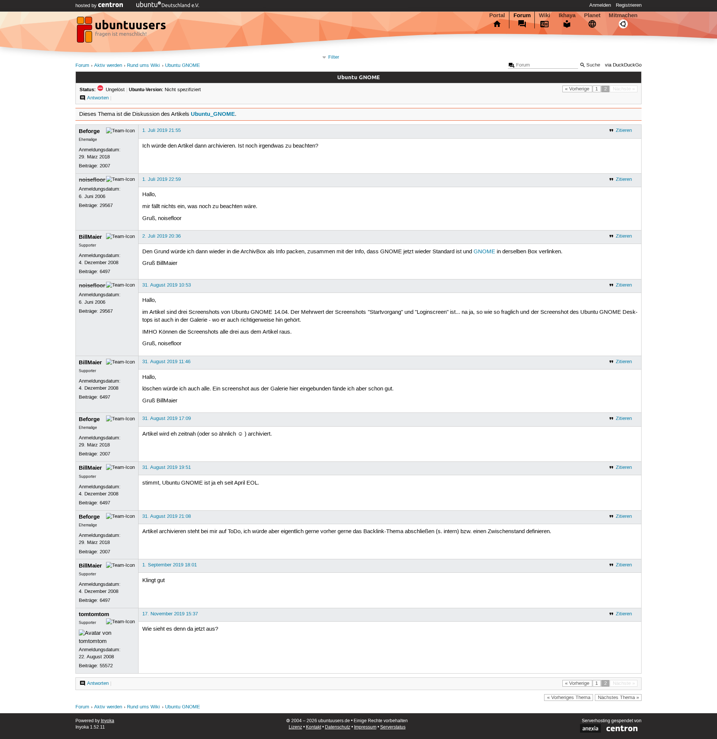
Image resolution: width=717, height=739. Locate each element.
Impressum (365, 727)
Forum (522, 15)
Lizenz (295, 727)
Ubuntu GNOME (182, 65)
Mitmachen (623, 15)
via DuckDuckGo (623, 65)
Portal (497, 15)
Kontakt (313, 727)
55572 (106, 666)
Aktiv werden (108, 65)
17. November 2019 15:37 (170, 614)
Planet (592, 15)
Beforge (89, 131)
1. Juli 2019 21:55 (161, 130)
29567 (106, 205)
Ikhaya (567, 15)
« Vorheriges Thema (568, 698)
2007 (105, 166)
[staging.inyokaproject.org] (122, 32)
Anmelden (600, 5)
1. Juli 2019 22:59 (161, 179)
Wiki (544, 15)
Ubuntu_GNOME (213, 114)
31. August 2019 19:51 (166, 467)
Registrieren (629, 5)
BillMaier (90, 237)
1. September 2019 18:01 (169, 565)
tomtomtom (94, 614)
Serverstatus (393, 727)
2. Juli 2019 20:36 (161, 236)
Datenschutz (337, 727)
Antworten (98, 98)
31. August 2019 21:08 (166, 516)
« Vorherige (577, 89)
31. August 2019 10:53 (166, 285)
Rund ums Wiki (143, 65)
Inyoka (107, 721)
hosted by (86, 6)
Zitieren (624, 130)
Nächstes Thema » (618, 698)
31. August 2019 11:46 (166, 362)
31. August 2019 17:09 (166, 418)
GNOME (484, 251)
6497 (105, 272)
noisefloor (92, 179)
